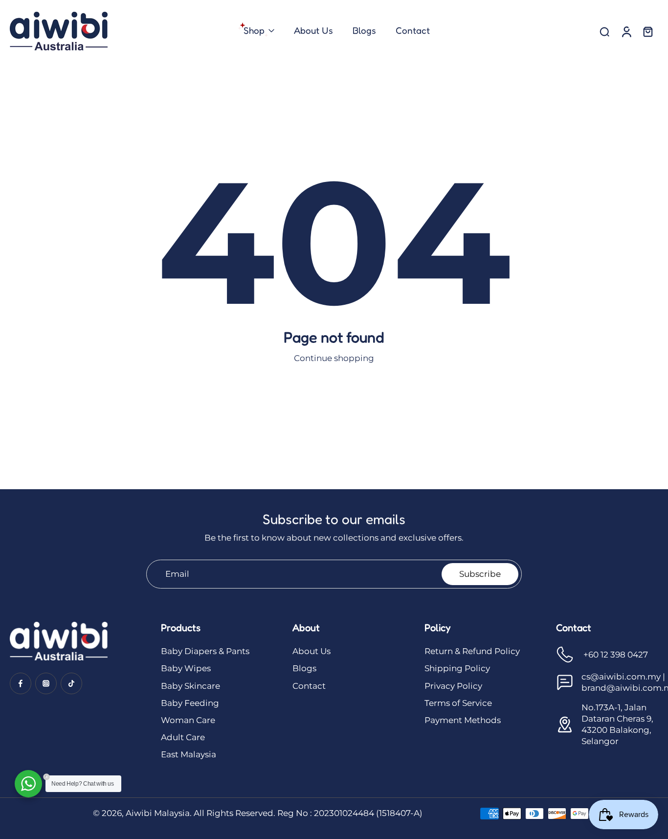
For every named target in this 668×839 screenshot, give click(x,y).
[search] (604, 31)
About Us (311, 651)
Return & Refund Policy (472, 651)
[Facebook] (20, 683)
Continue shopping (334, 358)
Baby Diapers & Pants (205, 651)
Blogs (304, 668)
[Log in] (626, 31)
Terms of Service (458, 703)
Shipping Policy (457, 668)
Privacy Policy (453, 686)
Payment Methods (462, 720)
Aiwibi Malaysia (158, 813)
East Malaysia (188, 754)
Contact (309, 686)
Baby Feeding (190, 703)
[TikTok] (71, 683)
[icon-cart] (647, 31)
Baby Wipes (186, 668)
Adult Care (183, 737)
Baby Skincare (190, 686)
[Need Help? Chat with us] (28, 783)
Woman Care (188, 720)
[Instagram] (46, 683)
